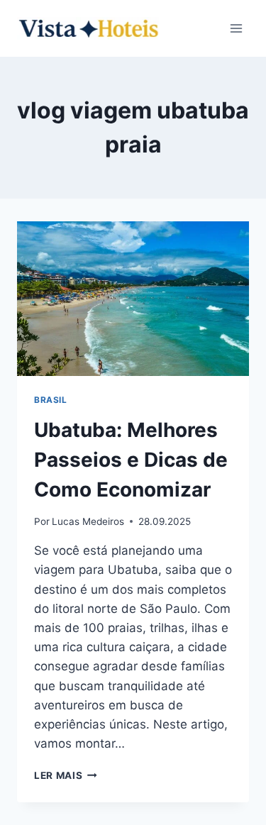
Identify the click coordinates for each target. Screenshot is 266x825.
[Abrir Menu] (236, 28)
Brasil (50, 399)
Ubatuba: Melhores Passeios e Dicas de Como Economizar (131, 460)
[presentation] (133, 298)
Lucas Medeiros (88, 521)
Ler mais (65, 775)
